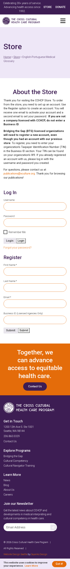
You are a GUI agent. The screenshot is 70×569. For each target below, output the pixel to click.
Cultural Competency (16, 460)
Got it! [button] (59, 563)
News (7, 480)
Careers (8, 494)
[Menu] (63, 21)
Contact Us (35, 386)
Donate (60, 7)
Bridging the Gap (13, 456)
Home (7, 57)
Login (9, 240)
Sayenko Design (39, 554)
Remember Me (17, 232)
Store (47, 7)
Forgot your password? (18, 247)
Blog (6, 485)
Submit (10, 330)
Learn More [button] (31, 565)
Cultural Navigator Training (19, 465)
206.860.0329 (12, 436)
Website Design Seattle (15, 554)
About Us (9, 489)
